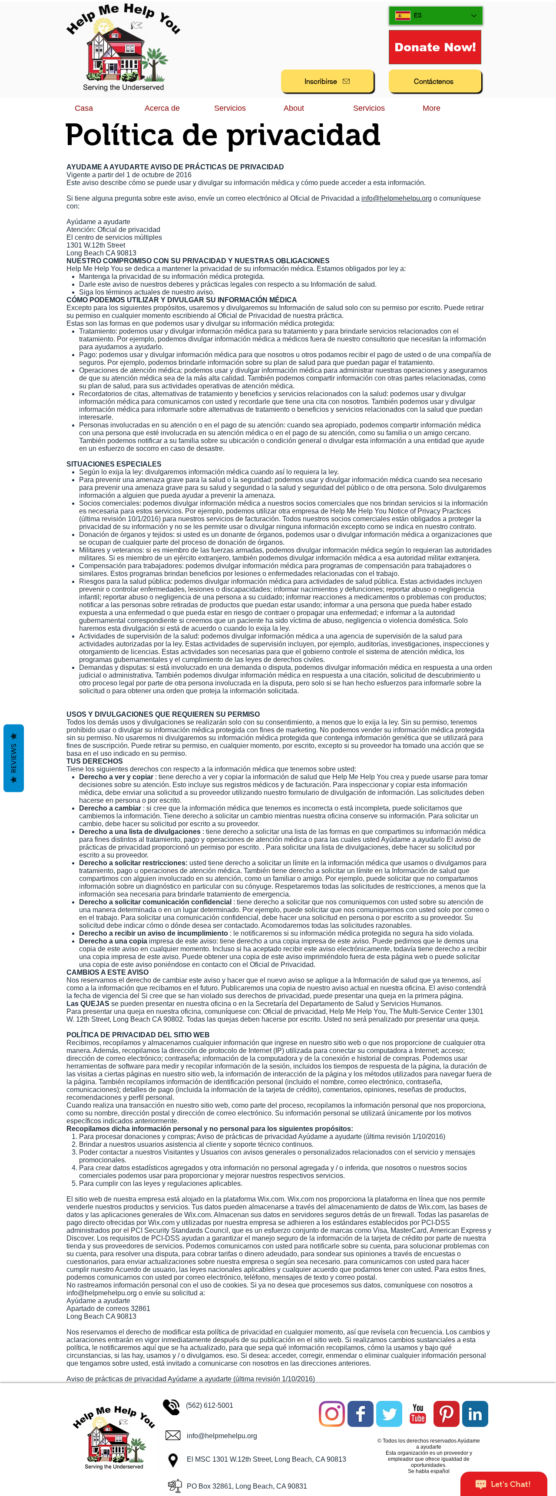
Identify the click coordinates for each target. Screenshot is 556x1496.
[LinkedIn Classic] (475, 1414)
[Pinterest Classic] (447, 1414)
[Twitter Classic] (389, 1414)
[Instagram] (332, 1414)
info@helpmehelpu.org (396, 198)
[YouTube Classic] (418, 1414)
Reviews (14, 758)
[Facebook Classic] (361, 1414)
